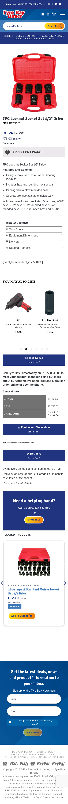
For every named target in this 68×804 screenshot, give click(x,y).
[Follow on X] (52, 4)
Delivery (13, 241)
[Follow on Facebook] (45, 4)
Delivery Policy (22, 752)
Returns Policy (45, 752)
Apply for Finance (16, 757)
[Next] (66, 583)
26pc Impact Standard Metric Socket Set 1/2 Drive (33, 591)
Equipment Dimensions (23, 235)
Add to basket (19, 615)
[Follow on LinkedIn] (56, 4)
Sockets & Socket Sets (39, 38)
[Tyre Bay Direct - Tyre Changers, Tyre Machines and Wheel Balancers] (14, 14)
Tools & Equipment (26, 36)
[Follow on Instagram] (49, 4)
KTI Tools (52, 398)
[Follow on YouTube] (60, 4)
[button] (62, 14)
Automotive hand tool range (34, 380)
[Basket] (53, 14)
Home (7, 36)
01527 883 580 (51, 373)
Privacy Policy (47, 754)
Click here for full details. (18, 483)
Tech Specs (16, 229)
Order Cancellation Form (47, 757)
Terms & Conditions (23, 754)
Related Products (19, 247)
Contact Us (33, 519)
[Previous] (2, 583)
